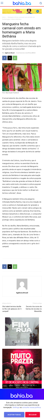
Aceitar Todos (14, 415)
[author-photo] (22, 289)
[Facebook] (4, 58)
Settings (16, 407)
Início (4, 17)
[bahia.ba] (22, 3)
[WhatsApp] (15, 58)
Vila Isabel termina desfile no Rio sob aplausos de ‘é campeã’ (11, 308)
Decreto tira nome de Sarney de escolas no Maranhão (34, 308)
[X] (9, 58)
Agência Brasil (10, 53)
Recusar (32, 415)
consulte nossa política (31, 407)
